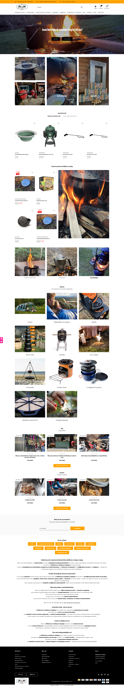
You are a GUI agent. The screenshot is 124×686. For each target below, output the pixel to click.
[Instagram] (101, 674)
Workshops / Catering (74, 12)
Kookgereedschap (62, 552)
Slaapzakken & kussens (45, 544)
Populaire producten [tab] (69, 116)
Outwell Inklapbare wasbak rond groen (22, 154)
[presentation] (16, 136)
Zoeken (82, 7)
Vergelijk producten (46, 662)
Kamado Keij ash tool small (92, 154)
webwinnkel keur (71, 685)
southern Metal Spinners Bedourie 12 (21, 200)
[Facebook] (98, 674)
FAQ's (16, 664)
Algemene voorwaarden (20, 656)
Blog (94, 12)
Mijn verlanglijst (45, 660)
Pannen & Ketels (20, 12)
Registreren (44, 654)
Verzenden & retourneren (20, 662)
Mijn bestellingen (46, 656)
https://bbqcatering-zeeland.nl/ (72, 602)
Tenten (32, 544)
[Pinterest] (104, 674)
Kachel (59, 544)
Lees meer (30, 460)
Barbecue (63, 12)
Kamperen (55, 12)
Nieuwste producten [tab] (54, 116)
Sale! (84, 12)
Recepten (101, 12)
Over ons (17, 654)
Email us (32, 674)
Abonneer (77, 528)
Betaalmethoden (19, 660)
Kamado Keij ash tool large (67, 154)
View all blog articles (62, 465)
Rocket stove (50, 548)
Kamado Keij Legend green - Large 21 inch (46, 154)
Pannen (56, 39)
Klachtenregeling (19, 668)
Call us (20, 674)
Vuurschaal (67, 39)
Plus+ (71, 681)
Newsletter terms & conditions (22, 666)
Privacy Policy (18, 658)
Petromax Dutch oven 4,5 (19, 238)
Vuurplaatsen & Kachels (43, 12)
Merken (89, 12)
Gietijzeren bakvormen (82, 548)
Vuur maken (91, 544)
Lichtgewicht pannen (65, 548)
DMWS (67, 681)
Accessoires (30, 12)
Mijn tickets (44, 658)
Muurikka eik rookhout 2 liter (42, 200)
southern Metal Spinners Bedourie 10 (43, 238)
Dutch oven (69, 544)
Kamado (80, 544)
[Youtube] (108, 674)
